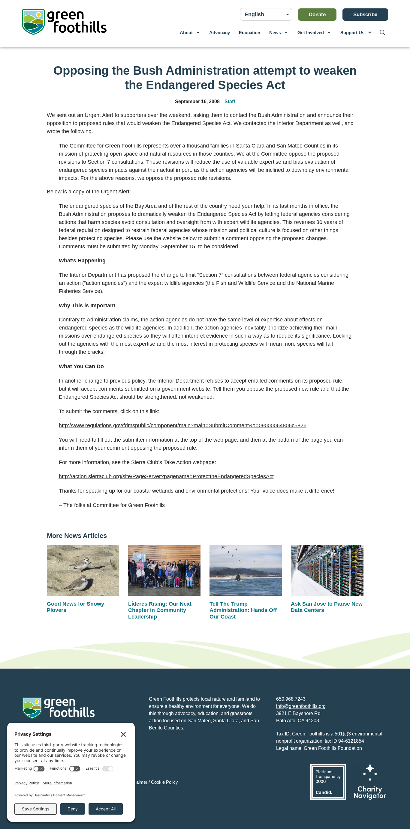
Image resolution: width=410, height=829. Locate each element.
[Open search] (382, 32)
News (275, 32)
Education (249, 32)
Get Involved (310, 32)
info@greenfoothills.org (301, 706)
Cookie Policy (164, 782)
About (186, 32)
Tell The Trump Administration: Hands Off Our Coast (243, 610)
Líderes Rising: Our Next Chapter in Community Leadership (159, 610)
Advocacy (219, 32)
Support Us (352, 32)
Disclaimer (136, 782)
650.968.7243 (291, 699)
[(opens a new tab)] (328, 782)
